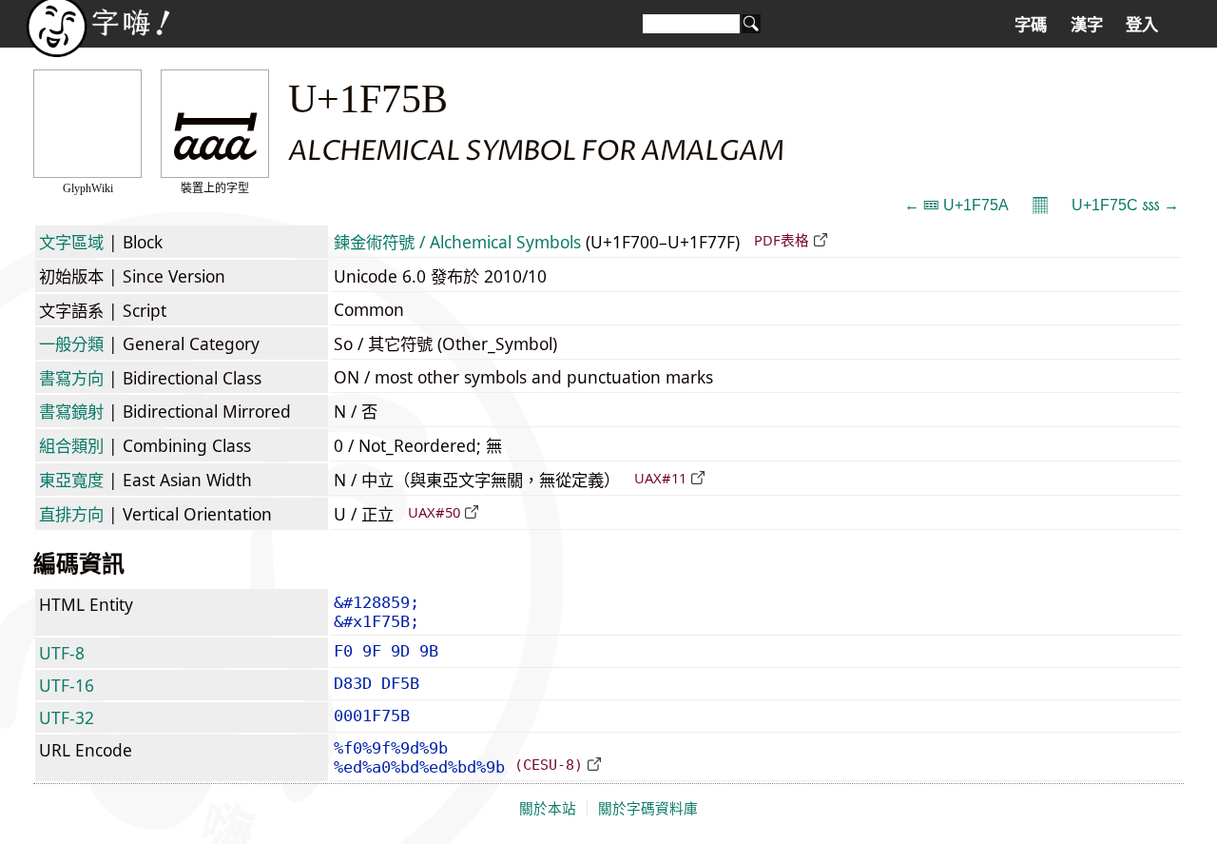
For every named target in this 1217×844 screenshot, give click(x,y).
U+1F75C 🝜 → (1125, 205)
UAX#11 (660, 477)
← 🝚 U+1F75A (956, 205)
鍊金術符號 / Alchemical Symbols (457, 241)
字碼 (1030, 24)
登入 (1142, 24)
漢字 (1087, 24)
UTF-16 (66, 685)
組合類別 (71, 445)
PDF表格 (781, 239)
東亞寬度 (71, 479)
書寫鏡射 (71, 411)
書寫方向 (71, 377)
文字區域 (71, 241)
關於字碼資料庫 (648, 808)
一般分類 (71, 343)
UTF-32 (66, 717)
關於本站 (547, 808)
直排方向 (71, 513)
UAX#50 (434, 511)
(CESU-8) (548, 764)
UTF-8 (62, 652)
